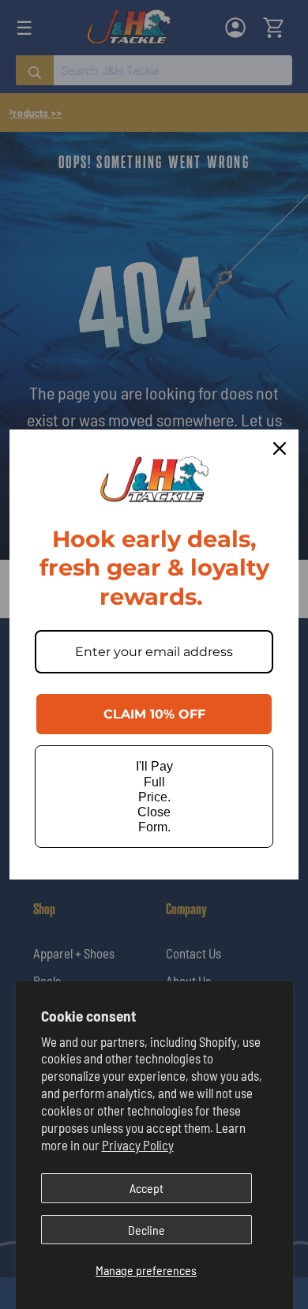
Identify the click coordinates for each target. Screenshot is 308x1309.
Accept (146, 1187)
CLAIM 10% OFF (154, 714)
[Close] (280, 448)
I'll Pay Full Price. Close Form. (154, 797)
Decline (146, 1229)
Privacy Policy (138, 1145)
